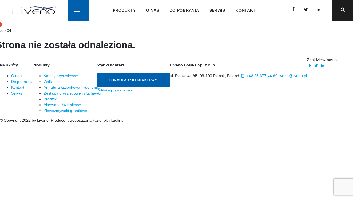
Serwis (217, 10)
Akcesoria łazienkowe (62, 105)
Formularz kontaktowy (133, 80)
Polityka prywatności (114, 90)
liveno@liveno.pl (293, 76)
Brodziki (50, 99)
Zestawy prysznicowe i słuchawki (72, 93)
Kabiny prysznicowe (61, 76)
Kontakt (246, 10)
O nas (152, 10)
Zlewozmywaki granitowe (65, 110)
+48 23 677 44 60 (261, 76)
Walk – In (52, 81)
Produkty (124, 10)
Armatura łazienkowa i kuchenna (72, 87)
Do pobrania (184, 10)
